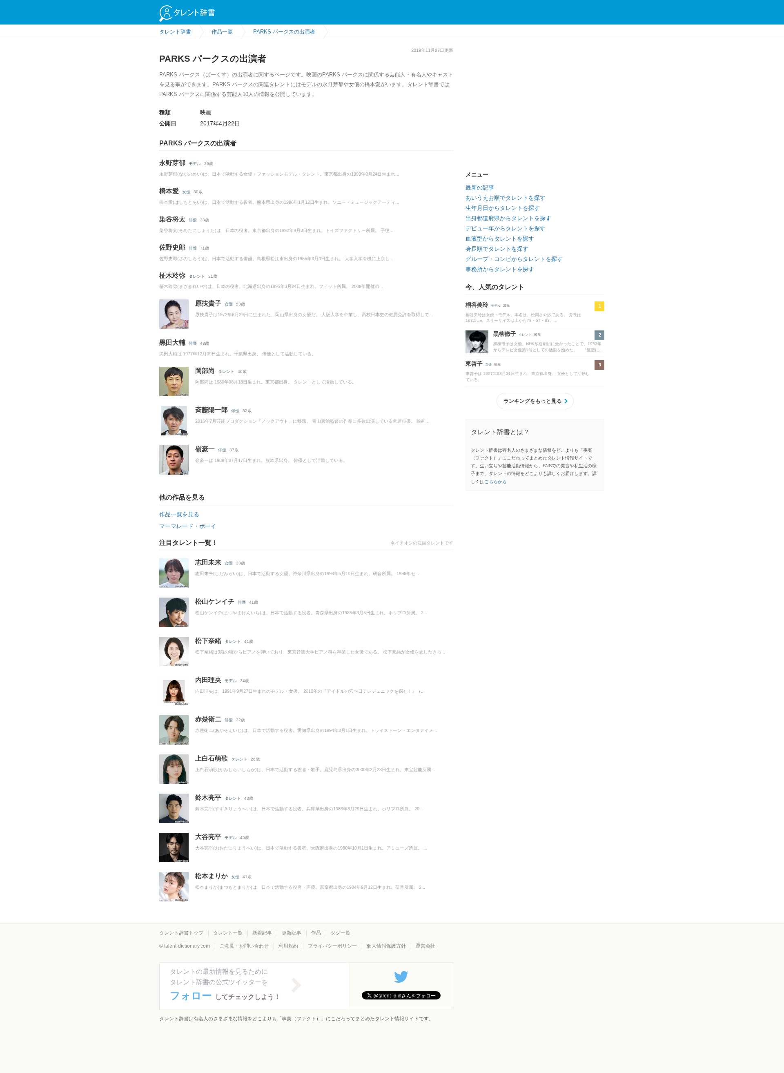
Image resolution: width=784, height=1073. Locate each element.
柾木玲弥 (172, 275)
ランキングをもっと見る (532, 401)
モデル (195, 163)
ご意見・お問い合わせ (244, 946)
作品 (316, 933)
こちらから (495, 481)
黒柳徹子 (504, 333)
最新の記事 (480, 187)
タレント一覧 (228, 933)
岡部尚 (205, 370)
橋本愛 (169, 190)
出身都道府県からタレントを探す (508, 218)
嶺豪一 (205, 449)
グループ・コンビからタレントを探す (514, 259)
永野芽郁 (172, 162)
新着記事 (262, 933)
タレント (197, 276)
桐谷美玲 (477, 304)
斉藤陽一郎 (211, 409)
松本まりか (211, 875)
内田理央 (208, 679)
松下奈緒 (208, 640)
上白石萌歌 (211, 758)
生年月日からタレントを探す (503, 208)
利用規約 (288, 946)
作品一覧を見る (179, 514)
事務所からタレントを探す (500, 269)
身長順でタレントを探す (497, 248)
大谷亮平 (208, 836)
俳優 (193, 220)
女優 (186, 192)
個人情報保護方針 (386, 946)
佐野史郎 (172, 247)
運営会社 (425, 946)
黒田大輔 (172, 342)
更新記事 (291, 933)
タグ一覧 (340, 933)
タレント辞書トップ (181, 933)
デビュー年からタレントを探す (506, 228)
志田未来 (208, 562)
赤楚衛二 (208, 719)
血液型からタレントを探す (500, 238)
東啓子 (474, 363)
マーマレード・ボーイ (187, 526)
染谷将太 (172, 219)
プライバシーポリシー (332, 946)
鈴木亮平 (208, 797)
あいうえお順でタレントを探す (506, 197)
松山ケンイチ (214, 601)
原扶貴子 (208, 303)
